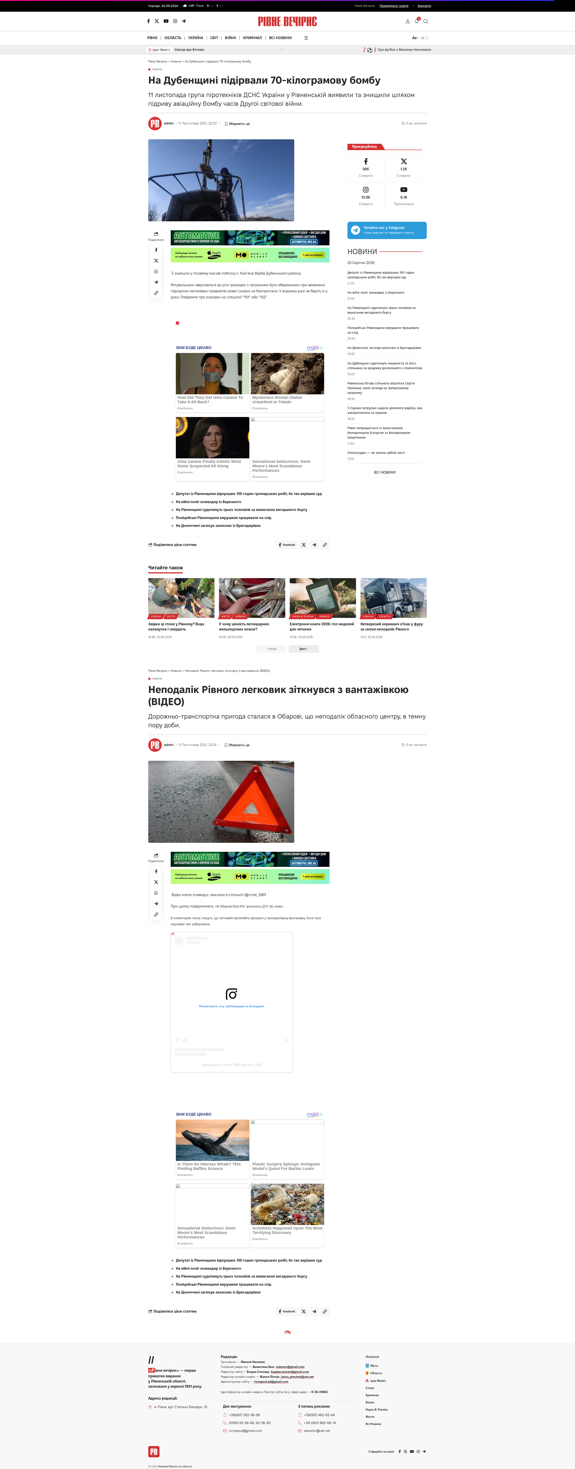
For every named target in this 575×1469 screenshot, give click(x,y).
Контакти (424, 5)
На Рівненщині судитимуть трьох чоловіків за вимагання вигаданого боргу (241, 510)
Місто (171, 616)
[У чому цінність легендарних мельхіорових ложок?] (252, 598)
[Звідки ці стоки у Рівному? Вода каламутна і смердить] (181, 598)
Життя (226, 616)
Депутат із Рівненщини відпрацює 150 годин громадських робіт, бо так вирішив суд (249, 494)
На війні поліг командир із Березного (208, 502)
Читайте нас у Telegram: (384, 228)
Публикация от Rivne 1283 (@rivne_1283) (231, 1065)
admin (169, 123)
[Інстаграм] (175, 21)
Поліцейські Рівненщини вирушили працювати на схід (223, 518)
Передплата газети (394, 5)
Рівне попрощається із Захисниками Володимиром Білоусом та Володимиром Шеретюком (378, 432)
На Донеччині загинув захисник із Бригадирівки (218, 526)
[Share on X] (156, 260)
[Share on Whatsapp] (156, 271)
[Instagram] (365, 196)
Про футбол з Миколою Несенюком (404, 49)
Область (384, 616)
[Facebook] (365, 168)
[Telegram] (184, 21)
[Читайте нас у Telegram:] (355, 230)
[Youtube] (403, 196)
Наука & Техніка (303, 616)
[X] (156, 21)
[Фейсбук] (148, 21)
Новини (157, 69)
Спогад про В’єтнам (189, 49)
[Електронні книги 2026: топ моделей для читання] (323, 598)
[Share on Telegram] (156, 282)
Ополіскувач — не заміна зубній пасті (376, 453)
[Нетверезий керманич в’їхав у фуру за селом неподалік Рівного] (393, 598)
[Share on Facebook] (156, 249)
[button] (407, 21)
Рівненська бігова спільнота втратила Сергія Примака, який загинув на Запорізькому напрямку (381, 388)
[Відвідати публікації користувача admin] (155, 123)
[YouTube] (166, 21)
